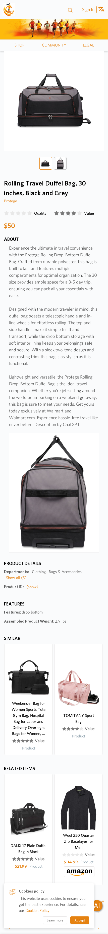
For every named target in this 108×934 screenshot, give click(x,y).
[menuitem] (87, 9)
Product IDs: (21, 586)
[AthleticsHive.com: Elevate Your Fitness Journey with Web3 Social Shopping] (11, 9)
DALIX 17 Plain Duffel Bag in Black (28, 848)
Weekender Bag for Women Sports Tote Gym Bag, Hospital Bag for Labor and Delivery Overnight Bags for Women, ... (28, 718)
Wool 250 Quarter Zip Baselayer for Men (78, 841)
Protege (10, 201)
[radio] (6, 213)
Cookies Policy (37, 910)
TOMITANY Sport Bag (78, 718)
